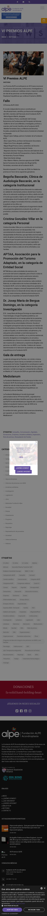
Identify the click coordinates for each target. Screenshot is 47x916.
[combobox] (41, 888)
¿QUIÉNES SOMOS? (22, 468)
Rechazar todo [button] (34, 910)
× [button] (44, 888)
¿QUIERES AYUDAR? (23, 472)
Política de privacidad (18, 903)
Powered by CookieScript (10, 913)
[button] (23, 906)
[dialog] (23, 901)
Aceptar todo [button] (12, 910)
